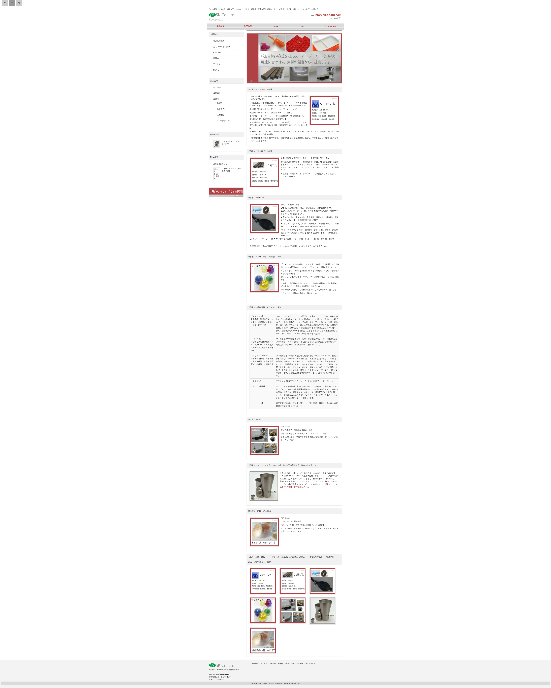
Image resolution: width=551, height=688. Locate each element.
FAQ (303, 26)
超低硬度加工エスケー (221, 164)
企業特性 (220, 26)
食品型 (219, 103)
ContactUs (330, 26)
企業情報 (217, 52)
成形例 (216, 99)
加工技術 (248, 26)
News (275, 26)
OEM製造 (221, 115)
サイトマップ (310, 663)
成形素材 (217, 93)
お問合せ (300, 663)
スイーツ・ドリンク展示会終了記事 (231, 170)
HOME (216, 70)
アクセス (217, 64)
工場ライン (221, 109)
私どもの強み (218, 41)
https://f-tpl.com (295, 683)
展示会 (216, 58)
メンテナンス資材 (224, 121)
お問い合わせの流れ (221, 47)
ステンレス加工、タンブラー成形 (231, 142)
